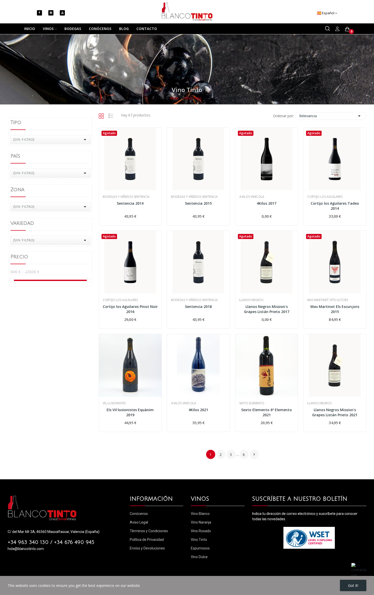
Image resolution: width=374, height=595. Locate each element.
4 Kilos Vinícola (251, 196)
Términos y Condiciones (149, 531)
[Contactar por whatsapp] (359, 572)
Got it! (353, 585)
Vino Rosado (201, 531)
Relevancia (330, 116)
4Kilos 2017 (266, 203)
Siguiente (254, 454)
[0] (347, 29)
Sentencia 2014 (130, 203)
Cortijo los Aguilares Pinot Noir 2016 (130, 309)
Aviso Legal (139, 522)
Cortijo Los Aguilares (324, 196)
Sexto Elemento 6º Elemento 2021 (266, 412)
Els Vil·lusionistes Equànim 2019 (130, 412)
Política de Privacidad (147, 540)
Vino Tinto (199, 540)
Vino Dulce (199, 557)
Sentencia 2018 (198, 306)
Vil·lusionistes (114, 403)
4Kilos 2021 (198, 409)
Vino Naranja (201, 522)
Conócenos (139, 514)
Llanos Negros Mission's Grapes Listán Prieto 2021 (334, 412)
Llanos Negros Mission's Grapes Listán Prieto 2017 (266, 309)
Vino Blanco (200, 514)
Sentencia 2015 (198, 203)
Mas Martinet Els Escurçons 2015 (334, 309)
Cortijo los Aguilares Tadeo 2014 (335, 206)
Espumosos (200, 548)
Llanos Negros (251, 300)
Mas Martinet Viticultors (327, 300)
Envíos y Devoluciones (147, 548)
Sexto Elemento (251, 403)
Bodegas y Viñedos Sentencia (126, 196)
